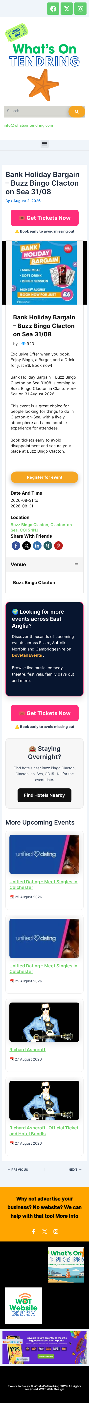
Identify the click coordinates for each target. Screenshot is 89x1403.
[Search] (76, 112)
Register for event (44, 477)
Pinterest (58, 545)
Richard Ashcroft (27, 1049)
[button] (45, 144)
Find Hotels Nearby (44, 795)
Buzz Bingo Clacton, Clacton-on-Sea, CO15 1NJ (42, 527)
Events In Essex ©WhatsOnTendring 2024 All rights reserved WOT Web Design (45, 1387)
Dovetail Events (27, 655)
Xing (48, 545)
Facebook (16, 545)
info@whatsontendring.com (28, 125)
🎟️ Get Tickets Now (45, 218)
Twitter (26, 545)
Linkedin (37, 545)
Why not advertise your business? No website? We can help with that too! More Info (44, 1207)
